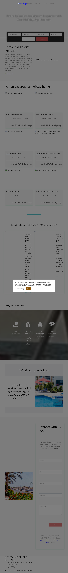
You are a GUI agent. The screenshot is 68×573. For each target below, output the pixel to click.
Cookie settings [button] (20, 288)
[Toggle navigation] (2, 4)
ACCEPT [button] (28, 288)
